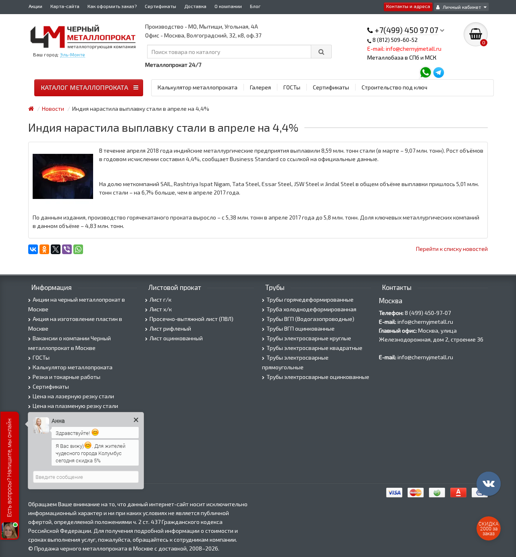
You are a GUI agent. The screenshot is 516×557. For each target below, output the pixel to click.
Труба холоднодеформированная (311, 309)
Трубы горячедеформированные (310, 299)
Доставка (195, 6)
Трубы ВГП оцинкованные (300, 328)
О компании (228, 6)
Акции (35, 6)
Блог (255, 6)
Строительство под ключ (394, 87)
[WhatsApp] (78, 249)
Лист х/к (161, 309)
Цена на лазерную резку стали (73, 396)
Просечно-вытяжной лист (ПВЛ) (191, 318)
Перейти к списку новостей (452, 248)
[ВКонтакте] (33, 249)
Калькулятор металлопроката (197, 87)
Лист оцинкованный (176, 338)
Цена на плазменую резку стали (75, 405)
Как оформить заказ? (112, 6)
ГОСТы (291, 87)
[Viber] (67, 249)
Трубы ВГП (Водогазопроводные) (310, 318)
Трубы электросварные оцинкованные (317, 376)
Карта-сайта (64, 6)
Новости (53, 108)
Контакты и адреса (408, 6)
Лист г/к (160, 299)
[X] (55, 249)
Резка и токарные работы (66, 376)
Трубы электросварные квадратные (314, 347)
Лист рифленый (170, 328)
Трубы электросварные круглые (308, 338)
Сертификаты (160, 6)
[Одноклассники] (44, 249)
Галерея (260, 87)
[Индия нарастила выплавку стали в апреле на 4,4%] (63, 176)
